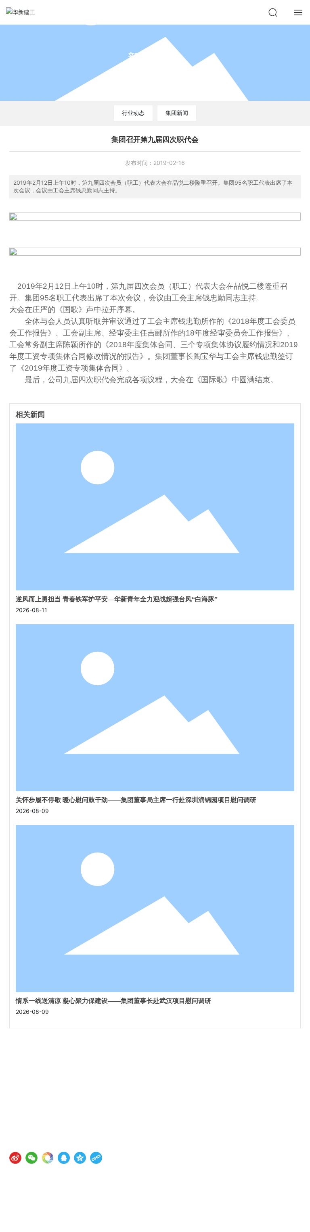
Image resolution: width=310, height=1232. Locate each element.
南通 (62, 1219)
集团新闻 (176, 112)
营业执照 (107, 1218)
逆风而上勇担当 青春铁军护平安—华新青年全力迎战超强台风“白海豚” (117, 599)
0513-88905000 (48, 1108)
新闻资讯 (155, 57)
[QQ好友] (64, 1158)
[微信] (31, 1158)
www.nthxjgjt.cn (47, 1119)
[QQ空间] (80, 1158)
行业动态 (133, 112)
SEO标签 (82, 1219)
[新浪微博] (15, 1158)
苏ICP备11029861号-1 (38, 1210)
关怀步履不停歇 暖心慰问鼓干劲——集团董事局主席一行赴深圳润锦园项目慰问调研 (136, 799)
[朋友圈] (48, 1158)
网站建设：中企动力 (33, 1219)
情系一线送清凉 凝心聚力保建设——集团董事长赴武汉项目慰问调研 (113, 1000)
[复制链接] (96, 1158)
